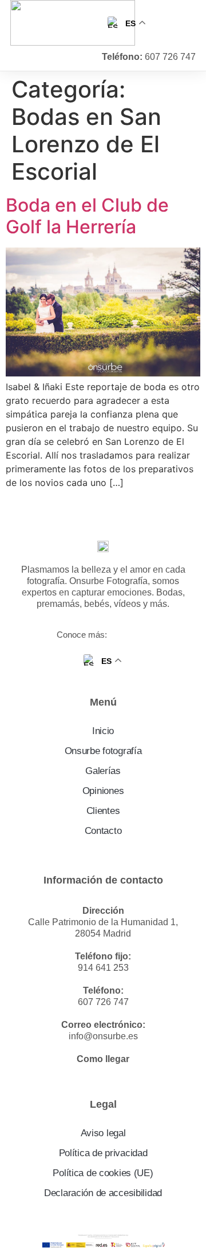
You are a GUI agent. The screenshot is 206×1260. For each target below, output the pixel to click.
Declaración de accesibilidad (103, 1193)
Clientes (103, 810)
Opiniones (103, 790)
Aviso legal (103, 1133)
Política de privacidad (103, 1153)
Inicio (103, 731)
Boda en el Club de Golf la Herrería (87, 216)
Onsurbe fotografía (103, 751)
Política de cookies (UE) (103, 1173)
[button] (185, 23)
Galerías (103, 770)
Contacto (103, 830)
